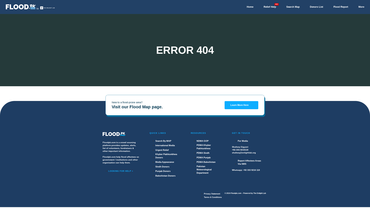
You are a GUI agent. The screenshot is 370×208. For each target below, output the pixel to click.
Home (250, 6)
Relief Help (270, 6)
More (361, 6)
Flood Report (340, 6)
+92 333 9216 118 (251, 170)
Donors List (316, 6)
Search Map (293, 6)
